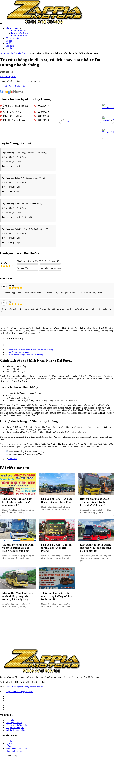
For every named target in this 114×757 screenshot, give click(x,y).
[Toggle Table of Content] (2, 345)
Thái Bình (12, 458)
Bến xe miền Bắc (18, 31)
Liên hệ (9, 48)
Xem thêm (57, 322)
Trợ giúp (9, 746)
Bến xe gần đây (12, 38)
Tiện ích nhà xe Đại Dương (19, 352)
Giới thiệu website (14, 722)
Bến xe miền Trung (19, 33)
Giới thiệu (10, 46)
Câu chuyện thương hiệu (16, 725)
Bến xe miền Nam (19, 36)
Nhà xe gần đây (12, 28)
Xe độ (8, 43)
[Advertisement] (57, 629)
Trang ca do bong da (15, 727)
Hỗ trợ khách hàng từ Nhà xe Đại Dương (25, 354)
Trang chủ (4, 53)
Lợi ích (9, 743)
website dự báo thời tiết (16, 730)
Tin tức (9, 41)
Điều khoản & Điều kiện (16, 748)
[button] (1, 23)
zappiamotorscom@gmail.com (19, 691)
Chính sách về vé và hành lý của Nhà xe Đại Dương (30, 349)
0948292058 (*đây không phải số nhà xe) (25, 687)
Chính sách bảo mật (14, 751)
